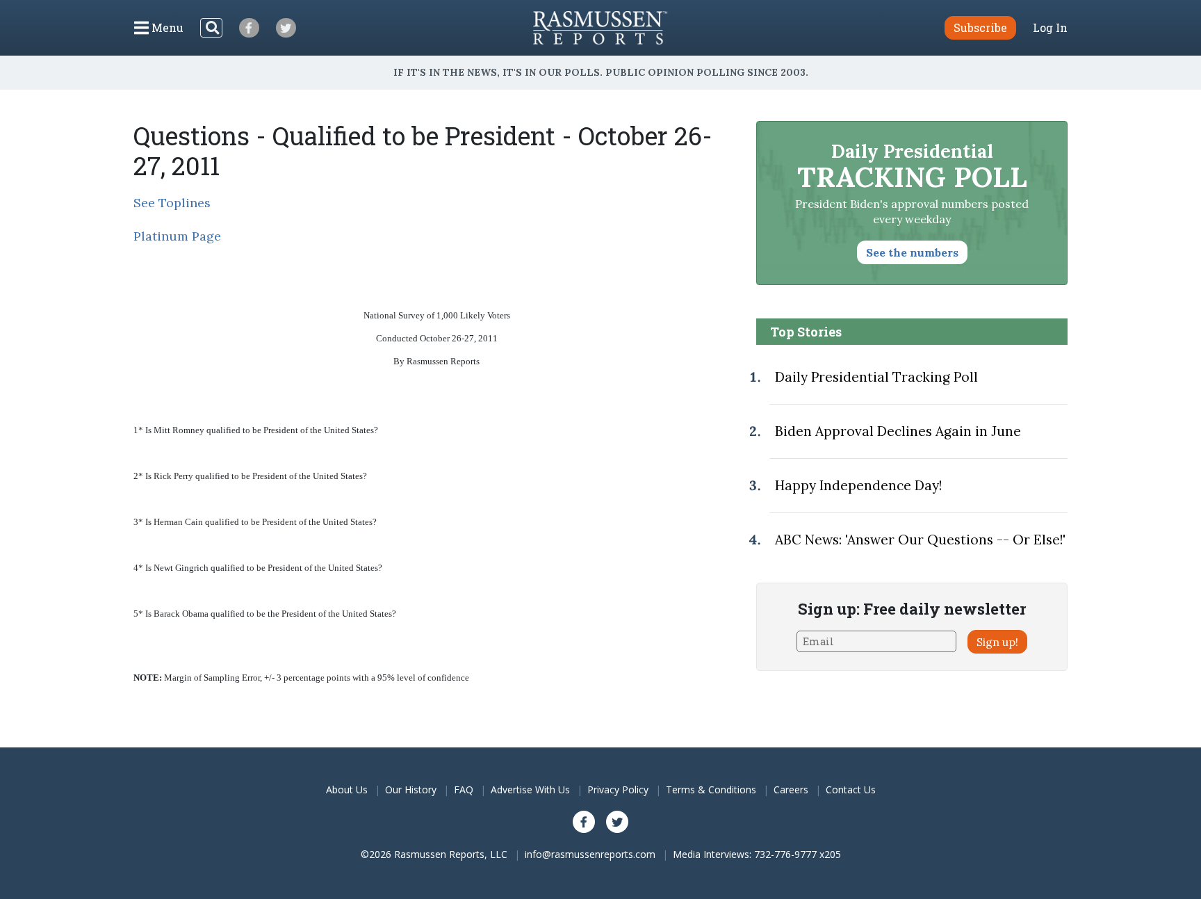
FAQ (463, 789)
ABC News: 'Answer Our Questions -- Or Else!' (920, 539)
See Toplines (172, 203)
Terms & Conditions (711, 789)
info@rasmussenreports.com (590, 854)
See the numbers (912, 252)
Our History (410, 789)
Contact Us (851, 789)
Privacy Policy (617, 789)
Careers (791, 789)
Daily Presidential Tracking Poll (876, 376)
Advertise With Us (530, 789)
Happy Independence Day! (858, 485)
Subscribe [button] (980, 27)
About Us (347, 789)
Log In (1050, 27)
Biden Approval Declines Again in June (898, 431)
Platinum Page (177, 236)
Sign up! (997, 642)
